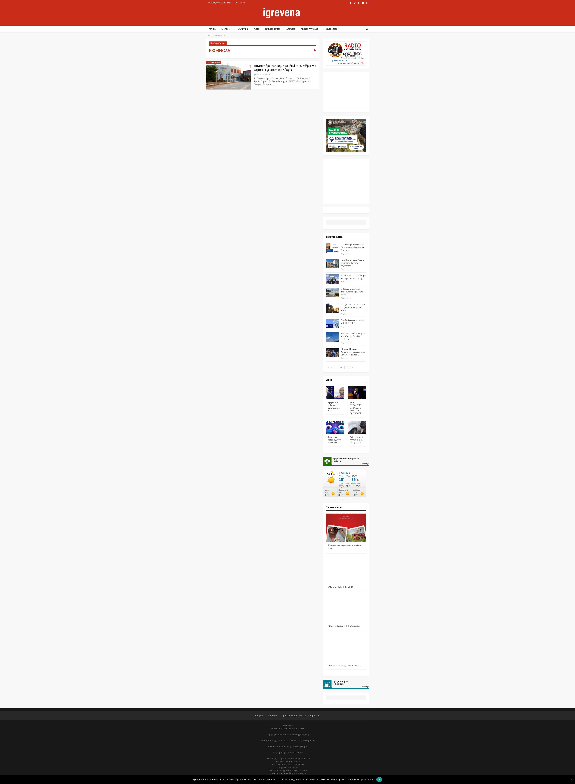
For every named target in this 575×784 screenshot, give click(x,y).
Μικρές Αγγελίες (309, 29)
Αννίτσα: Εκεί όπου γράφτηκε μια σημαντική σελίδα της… (353, 277)
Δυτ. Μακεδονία (213, 62)
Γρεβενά (272, 715)
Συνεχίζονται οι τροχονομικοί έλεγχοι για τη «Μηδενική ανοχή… (353, 307)
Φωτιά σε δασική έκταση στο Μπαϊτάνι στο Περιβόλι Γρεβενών (353, 336)
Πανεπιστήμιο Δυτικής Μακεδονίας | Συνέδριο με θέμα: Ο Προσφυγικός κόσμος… (285, 68)
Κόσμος (259, 715)
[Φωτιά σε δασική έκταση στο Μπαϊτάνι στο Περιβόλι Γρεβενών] (332, 337)
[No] (571, 779)
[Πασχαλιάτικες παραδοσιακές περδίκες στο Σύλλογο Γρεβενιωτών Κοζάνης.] (346, 528)
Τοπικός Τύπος (272, 29)
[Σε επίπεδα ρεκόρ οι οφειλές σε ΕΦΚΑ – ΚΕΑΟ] (332, 324)
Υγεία (256, 29)
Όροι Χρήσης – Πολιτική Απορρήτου (301, 715)
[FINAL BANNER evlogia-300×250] (346, 135)
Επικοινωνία (240, 3)
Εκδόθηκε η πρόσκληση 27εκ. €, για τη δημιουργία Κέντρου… (352, 292)
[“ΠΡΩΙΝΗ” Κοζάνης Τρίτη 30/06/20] (346, 648)
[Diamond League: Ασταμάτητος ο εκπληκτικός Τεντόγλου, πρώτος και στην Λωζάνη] (332, 352)
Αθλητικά (243, 29)
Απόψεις (290, 29)
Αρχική (212, 29)
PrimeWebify (300, 773)
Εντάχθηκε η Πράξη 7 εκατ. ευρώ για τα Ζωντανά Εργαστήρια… (352, 263)
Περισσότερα (330, 29)
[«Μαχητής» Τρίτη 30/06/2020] (346, 569)
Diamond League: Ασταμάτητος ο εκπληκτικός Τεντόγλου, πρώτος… (353, 352)
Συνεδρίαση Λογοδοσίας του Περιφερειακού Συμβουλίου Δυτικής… (353, 247)
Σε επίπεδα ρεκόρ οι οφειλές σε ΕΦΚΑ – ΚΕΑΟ (352, 321)
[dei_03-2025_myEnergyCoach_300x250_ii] (346, 92)
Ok (379, 779)
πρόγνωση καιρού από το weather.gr (345, 499)
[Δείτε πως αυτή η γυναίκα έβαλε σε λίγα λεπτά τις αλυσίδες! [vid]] (357, 427)
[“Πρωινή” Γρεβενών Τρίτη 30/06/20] (346, 609)
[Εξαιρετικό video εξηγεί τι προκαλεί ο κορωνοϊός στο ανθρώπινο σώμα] (335, 427)
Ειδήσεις (225, 29)
